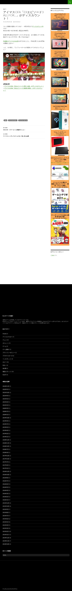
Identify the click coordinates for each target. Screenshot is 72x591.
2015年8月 (6, 512)
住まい (4, 365)
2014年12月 (6, 537)
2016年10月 (6, 474)
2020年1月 (6, 414)
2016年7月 (6, 481)
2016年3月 (6, 493)
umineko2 (17, 21)
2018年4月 (6, 452)
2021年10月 (6, 392)
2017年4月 (6, 465)
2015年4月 (6, 525)
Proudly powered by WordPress (10, 589)
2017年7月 (6, 462)
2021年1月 (6, 405)
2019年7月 (6, 424)
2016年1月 (6, 500)
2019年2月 (6, 433)
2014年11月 (6, 541)
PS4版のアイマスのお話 (10, 41)
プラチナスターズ (7, 355)
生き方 (4, 374)
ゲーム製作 (6, 349)
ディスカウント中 (37, 26)
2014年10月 (6, 544)
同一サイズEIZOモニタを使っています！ (60, 163)
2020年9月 (6, 408)
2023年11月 (6, 386)
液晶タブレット (7, 371)
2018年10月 (6, 446)
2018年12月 (6, 440)
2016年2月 (6, 496)
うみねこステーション (10, 2)
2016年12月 (6, 471)
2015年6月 (6, 519)
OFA (6, 120)
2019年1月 (6, 436)
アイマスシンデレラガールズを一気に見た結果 (16, 135)
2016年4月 (6, 490)
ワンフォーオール (23, 120)
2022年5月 (6, 389)
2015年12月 (6, 503)
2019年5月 (6, 427)
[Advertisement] (60, 269)
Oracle (4, 333)
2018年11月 (6, 443)
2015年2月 (6, 531)
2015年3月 (6, 528)
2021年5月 (6, 399)
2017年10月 (6, 459)
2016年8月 (6, 477)
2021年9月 (6, 395)
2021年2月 (6, 402)
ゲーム (4, 346)
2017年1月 (6, 468)
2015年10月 (6, 506)
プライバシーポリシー (9, 352)
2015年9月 (6, 509)
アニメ (4, 340)
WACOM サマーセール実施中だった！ (14, 129)
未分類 (4, 368)
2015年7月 (6, 515)
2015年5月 (6, 522)
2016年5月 (6, 487)
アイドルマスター (13, 120)
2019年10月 (6, 417)
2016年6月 (6, 484)
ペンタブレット (7, 359)
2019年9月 (6, 421)
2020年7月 (6, 411)
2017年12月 (6, 455)
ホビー (4, 9)
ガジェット (6, 343)
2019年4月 (6, 430)
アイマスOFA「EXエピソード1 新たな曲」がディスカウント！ (24, 86)
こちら (52, 255)
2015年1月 (6, 534)
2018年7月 (6, 449)
